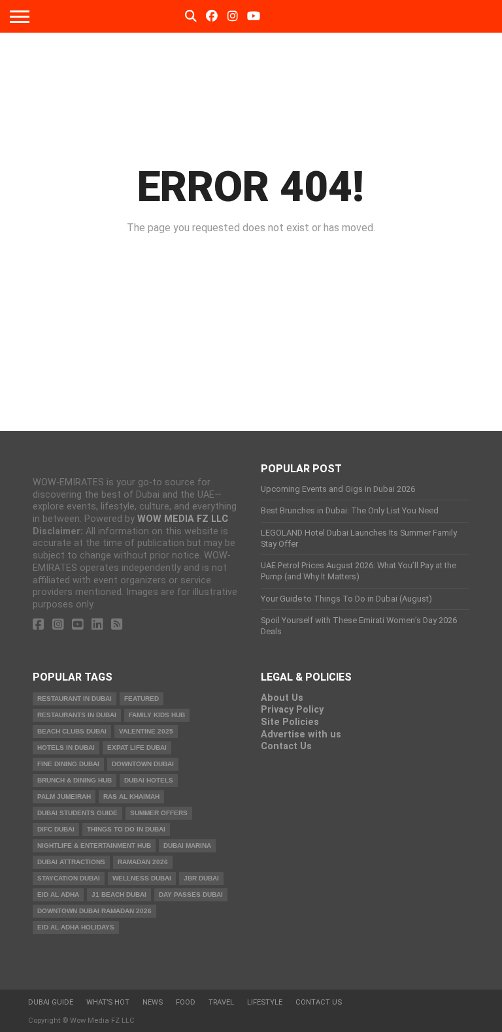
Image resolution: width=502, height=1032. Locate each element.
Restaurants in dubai (76, 714)
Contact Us (286, 746)
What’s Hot (107, 1002)
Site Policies (290, 722)
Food (185, 1002)
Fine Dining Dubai (68, 763)
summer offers (159, 812)
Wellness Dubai (141, 878)
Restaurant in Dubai (74, 698)
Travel (221, 1002)
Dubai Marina (187, 845)
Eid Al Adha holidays (75, 927)
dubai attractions (71, 861)
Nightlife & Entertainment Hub (94, 845)
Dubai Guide (50, 1002)
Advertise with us (301, 734)
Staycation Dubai (68, 878)
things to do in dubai (126, 829)
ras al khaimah (131, 796)
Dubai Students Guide (77, 812)
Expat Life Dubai (137, 747)
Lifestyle (264, 1002)
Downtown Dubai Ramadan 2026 (94, 910)
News (152, 1002)
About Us (282, 697)
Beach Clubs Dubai (72, 731)
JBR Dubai (201, 878)
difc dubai (56, 829)
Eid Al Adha (58, 894)
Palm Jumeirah (64, 796)
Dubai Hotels (148, 780)
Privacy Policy (292, 709)
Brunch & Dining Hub (74, 780)
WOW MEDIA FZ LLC (182, 518)
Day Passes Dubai (191, 894)
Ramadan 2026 (143, 861)
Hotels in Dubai (66, 747)
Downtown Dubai (143, 763)
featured (141, 698)
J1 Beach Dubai (119, 894)
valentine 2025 (146, 731)
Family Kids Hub (157, 714)
